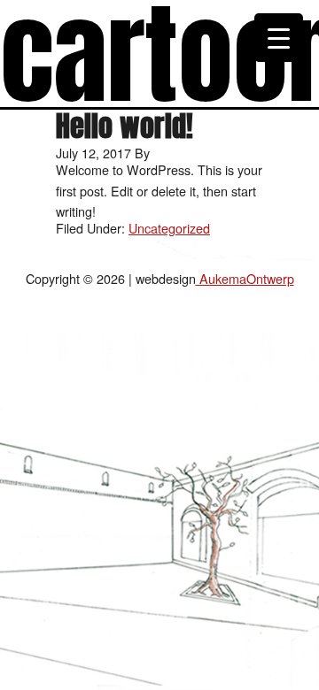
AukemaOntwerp (245, 278)
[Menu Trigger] (278, 37)
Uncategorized (169, 227)
